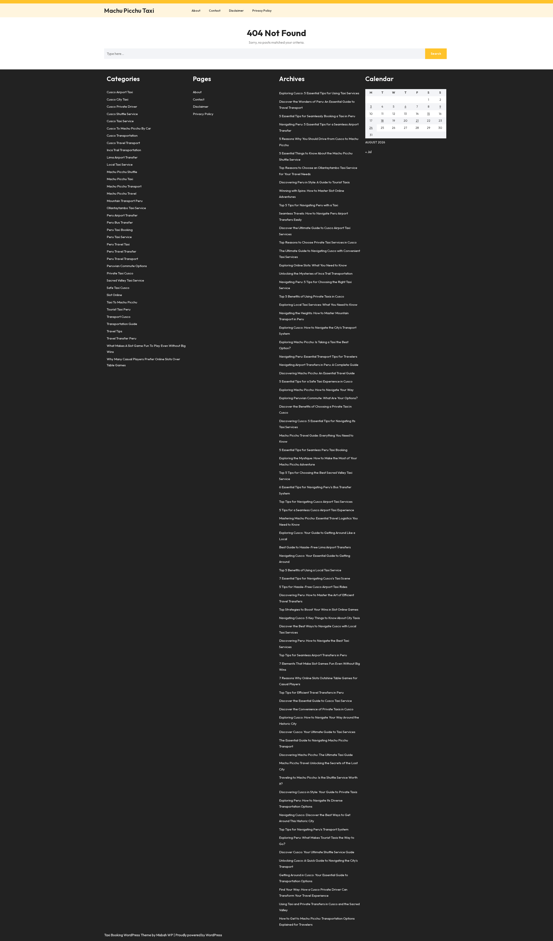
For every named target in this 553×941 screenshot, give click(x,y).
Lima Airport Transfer (122, 157)
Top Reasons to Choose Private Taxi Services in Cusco (318, 242)
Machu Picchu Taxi (129, 10)
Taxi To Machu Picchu (122, 302)
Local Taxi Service (120, 164)
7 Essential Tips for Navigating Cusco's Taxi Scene (314, 578)
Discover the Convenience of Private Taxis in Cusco (316, 709)
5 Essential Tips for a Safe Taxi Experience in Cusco (316, 381)
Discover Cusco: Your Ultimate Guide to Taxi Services (317, 732)
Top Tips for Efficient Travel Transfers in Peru (311, 692)
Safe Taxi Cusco (118, 288)
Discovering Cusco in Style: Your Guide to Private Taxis (318, 792)
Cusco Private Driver (122, 106)
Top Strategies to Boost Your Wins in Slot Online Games (318, 609)
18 (382, 121)
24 (371, 128)
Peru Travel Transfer (121, 251)
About (196, 11)
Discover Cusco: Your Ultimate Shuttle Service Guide (316, 852)
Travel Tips (114, 331)
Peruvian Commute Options (127, 266)
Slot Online (114, 295)
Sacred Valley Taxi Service (125, 280)
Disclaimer (236, 11)
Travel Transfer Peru (121, 338)
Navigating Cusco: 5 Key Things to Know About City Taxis (319, 618)
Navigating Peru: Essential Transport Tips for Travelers (318, 356)
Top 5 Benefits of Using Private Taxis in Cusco (311, 296)
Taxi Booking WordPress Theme (128, 935)
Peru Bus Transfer (120, 222)
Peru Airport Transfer (122, 215)
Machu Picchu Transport (124, 186)
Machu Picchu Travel (121, 193)
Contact (214, 11)
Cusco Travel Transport (123, 143)
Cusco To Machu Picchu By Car (129, 128)
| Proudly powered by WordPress (198, 935)
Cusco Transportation (122, 135)
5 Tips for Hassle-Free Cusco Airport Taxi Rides (313, 587)
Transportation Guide (122, 324)
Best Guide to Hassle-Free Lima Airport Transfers (315, 547)
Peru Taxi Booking (120, 230)
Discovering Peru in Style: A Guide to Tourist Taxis (314, 182)
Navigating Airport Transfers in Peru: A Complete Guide (318, 365)
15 (428, 114)
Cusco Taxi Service (120, 121)
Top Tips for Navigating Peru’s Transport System (313, 829)
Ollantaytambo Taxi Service (126, 208)
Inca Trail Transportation (124, 150)
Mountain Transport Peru (125, 201)
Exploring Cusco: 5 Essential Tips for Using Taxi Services (319, 93)
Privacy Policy (262, 11)
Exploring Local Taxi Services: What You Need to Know (318, 304)
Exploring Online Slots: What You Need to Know (313, 265)
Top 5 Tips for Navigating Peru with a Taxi (308, 205)
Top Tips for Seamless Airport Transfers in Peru (313, 655)
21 (417, 121)
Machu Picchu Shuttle (122, 172)
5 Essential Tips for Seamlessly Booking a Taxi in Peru (317, 116)
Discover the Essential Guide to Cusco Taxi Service (315, 701)
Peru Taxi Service (119, 237)
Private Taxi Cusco (120, 273)
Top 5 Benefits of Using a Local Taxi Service (310, 570)
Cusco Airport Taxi (120, 92)
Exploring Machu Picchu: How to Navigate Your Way (316, 390)
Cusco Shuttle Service (122, 114)
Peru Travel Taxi (118, 244)
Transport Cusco (118, 317)
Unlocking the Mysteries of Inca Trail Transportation (316, 273)
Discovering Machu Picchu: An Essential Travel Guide (317, 373)
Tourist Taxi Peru (118, 309)
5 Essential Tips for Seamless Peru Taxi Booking (313, 450)
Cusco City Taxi (117, 99)
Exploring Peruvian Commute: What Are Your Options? (318, 398)
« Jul (368, 152)
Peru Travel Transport (122, 259)
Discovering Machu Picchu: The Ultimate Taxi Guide (316, 755)
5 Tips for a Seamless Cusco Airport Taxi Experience (316, 510)
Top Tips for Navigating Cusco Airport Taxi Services (316, 501)
